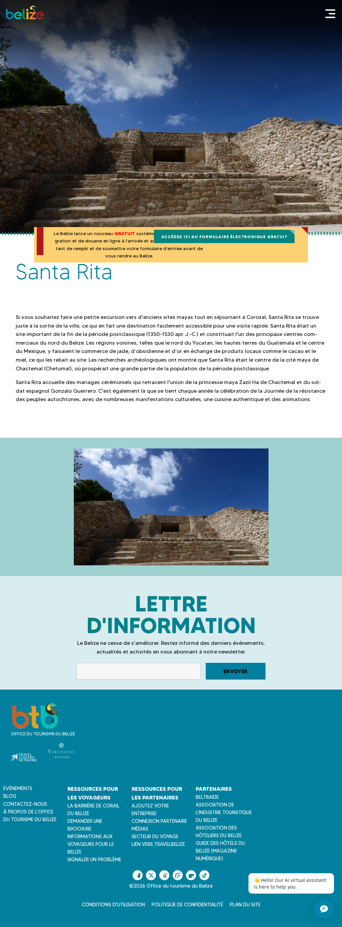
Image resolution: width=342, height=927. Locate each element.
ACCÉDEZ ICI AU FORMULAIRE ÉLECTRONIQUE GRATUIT (224, 236)
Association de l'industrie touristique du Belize (224, 812)
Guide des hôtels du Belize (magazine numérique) (220, 851)
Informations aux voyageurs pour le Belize (90, 844)
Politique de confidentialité (187, 905)
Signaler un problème (94, 860)
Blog (9, 796)
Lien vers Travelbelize (158, 844)
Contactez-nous (25, 804)
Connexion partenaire (159, 821)
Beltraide (207, 797)
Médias (140, 829)
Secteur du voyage (155, 836)
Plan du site (245, 905)
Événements (17, 788)
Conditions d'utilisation (113, 905)
